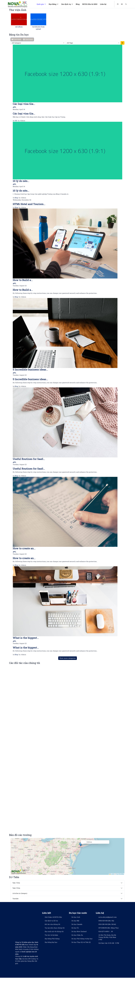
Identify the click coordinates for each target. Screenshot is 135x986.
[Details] (14, 107)
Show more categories (67, 658)
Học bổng (52, 4)
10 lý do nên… (21, 181)
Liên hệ (103, 4)
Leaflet (112, 874)
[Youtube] (122, 4)
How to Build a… (23, 280)
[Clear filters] (122, 43)
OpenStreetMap (120, 874)
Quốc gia (40, 4)
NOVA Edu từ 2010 (89, 4)
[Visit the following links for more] (16, 968)
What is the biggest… (26, 637)
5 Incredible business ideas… (30, 369)
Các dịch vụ (66, 4)
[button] (80, 844)
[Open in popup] (15, 107)
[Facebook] (118, 4)
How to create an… (24, 548)
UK (16, 121)
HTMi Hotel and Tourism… (29, 204)
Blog (78, 4)
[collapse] (67, 882)
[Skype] (126, 4)
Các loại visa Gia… (24, 104)
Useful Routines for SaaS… (29, 459)
